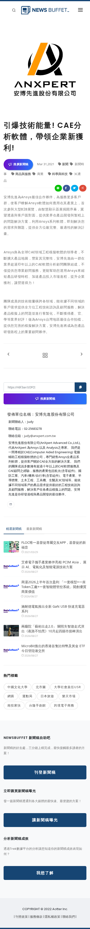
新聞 (65, 164)
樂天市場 (69, 696)
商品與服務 (23, 174)
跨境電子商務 (64, 705)
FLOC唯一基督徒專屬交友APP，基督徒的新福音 (53, 544)
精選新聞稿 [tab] (14, 529)
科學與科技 (60, 174)
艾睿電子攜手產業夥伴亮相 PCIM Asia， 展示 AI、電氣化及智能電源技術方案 (53, 564)
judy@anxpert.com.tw (40, 436)
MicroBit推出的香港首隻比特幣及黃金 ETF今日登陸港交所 (53, 648)
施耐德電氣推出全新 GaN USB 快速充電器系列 (53, 608)
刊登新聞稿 (45, 772)
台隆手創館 (37, 705)
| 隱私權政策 (52, 916)
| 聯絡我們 (68, 916)
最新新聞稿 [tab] (34, 529)
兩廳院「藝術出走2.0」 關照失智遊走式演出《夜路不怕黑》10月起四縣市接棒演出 (52, 628)
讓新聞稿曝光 (45, 820)
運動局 (27, 696)
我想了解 (45, 873)
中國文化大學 (17, 687)
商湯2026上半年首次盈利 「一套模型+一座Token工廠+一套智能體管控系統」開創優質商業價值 (53, 587)
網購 (10, 696)
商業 (40, 174)
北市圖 (41, 687)
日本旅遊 (47, 696)
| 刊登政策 (21, 916)
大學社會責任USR (67, 687)
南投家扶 (14, 705)
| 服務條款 (36, 916)
